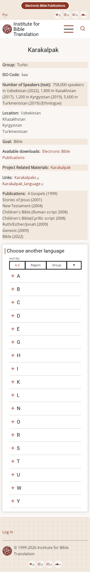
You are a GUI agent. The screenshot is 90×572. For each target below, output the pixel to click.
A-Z (17, 265)
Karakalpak (61, 167)
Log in (7, 532)
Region (36, 265)
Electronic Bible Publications (45, 5)
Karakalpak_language (21, 183)
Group (56, 265)
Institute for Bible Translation (26, 29)
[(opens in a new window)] (58, 14)
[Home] (7, 28)
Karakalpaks (25, 177)
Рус (5, 14)
